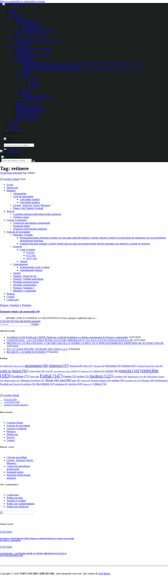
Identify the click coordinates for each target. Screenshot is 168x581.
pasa (65, 380)
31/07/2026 (6, 531)
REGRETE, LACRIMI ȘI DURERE (26, 352)
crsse (49, 371)
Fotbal (51, 375)
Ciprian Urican (145, 366)
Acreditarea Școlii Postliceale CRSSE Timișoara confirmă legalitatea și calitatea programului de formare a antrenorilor (67, 337)
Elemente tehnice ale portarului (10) (20, 311)
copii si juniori (14, 371)
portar (85, 380)
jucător (83, 376)
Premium (26, 305)
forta (34, 376)
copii (159, 366)
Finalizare (20, 376)
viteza (99, 383)
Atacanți (99, 366)
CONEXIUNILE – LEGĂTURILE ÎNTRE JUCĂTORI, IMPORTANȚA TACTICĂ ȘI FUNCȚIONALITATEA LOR (70, 340)
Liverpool (120, 376)
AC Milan (6, 366)
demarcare (87, 371)
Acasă (3, 172)
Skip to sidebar (23, 1)
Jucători (101, 376)
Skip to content (8, 1)
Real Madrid (45, 384)
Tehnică (88, 384)
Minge (52, 380)
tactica (75, 383)
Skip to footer (38, 1)
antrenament (36, 365)
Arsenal (76, 366)
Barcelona (113, 365)
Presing (148, 380)
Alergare (19, 366)
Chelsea (129, 365)
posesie (117, 380)
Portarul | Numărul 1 (10, 305)
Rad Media (104, 573)
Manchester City (137, 376)
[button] (24, 321)
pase (76, 380)
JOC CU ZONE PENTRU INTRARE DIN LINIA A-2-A (37, 349)
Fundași (69, 376)
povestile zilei (133, 380)
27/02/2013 (6, 321)
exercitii (130, 371)
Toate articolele (14, 172)
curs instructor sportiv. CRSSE (67, 371)
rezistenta (61, 384)
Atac (88, 366)
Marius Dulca (12, 380)
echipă (111, 371)
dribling (99, 371)
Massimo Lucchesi (33, 380)
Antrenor (59, 365)
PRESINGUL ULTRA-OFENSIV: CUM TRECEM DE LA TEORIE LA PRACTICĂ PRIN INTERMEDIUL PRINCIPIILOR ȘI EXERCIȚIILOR (85, 343)
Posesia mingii (101, 380)
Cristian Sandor (37, 371)
